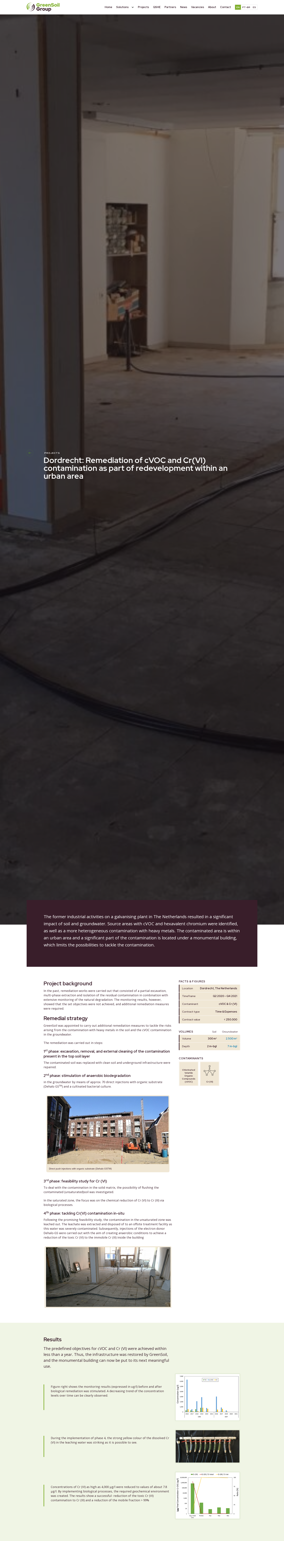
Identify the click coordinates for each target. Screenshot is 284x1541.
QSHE (157, 7)
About (212, 7)
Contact (225, 7)
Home (108, 7)
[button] (125, 7)
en (238, 7)
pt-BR (246, 7)
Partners (170, 7)
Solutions (122, 7)
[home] (43, 7)
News (183, 7)
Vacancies (197, 7)
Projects (143, 7)
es (254, 7)
